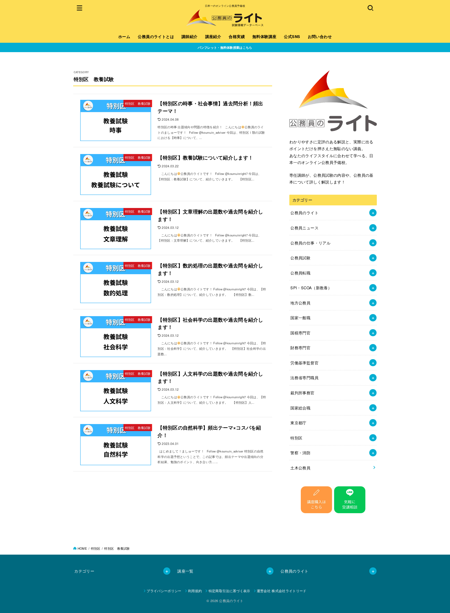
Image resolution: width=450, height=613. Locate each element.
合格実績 (237, 36)
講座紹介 (213, 36)
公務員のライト (304, 212)
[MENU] (80, 8)
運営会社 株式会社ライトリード (282, 590)
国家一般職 (300, 317)
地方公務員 (300, 302)
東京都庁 (298, 422)
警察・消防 (300, 452)
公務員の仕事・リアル (310, 243)
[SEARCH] (370, 8)
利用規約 (195, 590)
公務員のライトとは (156, 36)
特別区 (296, 437)
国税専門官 (300, 332)
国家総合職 (300, 407)
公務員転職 (300, 272)
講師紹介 (190, 36)
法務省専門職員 (304, 377)
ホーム (124, 36)
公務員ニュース (304, 227)
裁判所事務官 (302, 392)
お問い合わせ (320, 36)
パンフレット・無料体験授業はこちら (225, 47)
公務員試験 (300, 257)
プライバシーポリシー (164, 590)
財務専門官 (300, 347)
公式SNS (292, 36)
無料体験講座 (264, 36)
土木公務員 (300, 467)
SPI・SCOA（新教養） (311, 287)
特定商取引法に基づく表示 (229, 590)
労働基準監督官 (304, 362)
